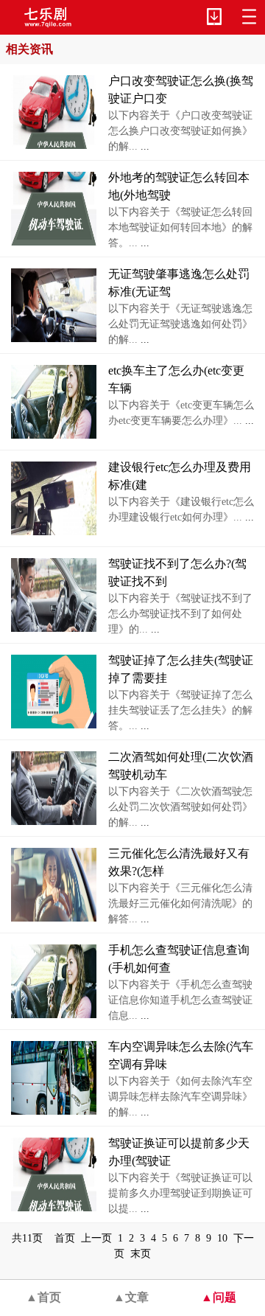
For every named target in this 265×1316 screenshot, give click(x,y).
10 (222, 1238)
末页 (140, 1253)
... (143, 146)
